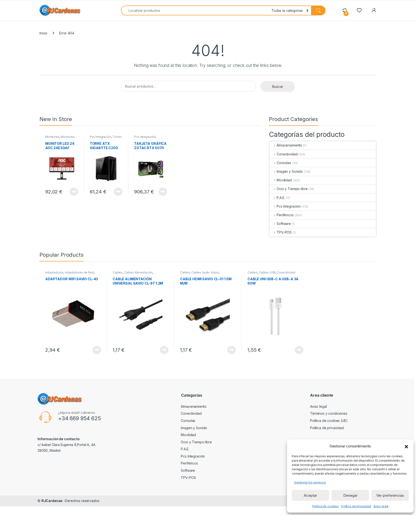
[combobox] (195, 10)
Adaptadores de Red (79, 272)
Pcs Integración (100, 137)
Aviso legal (380, 506)
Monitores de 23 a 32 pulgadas (60, 138)
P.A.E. (281, 198)
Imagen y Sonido (290, 171)
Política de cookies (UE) (329, 421)
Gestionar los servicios (310, 482)
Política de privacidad (356, 506)
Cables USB (267, 272)
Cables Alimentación (138, 272)
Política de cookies (325, 506)
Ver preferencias (390, 495)
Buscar (277, 86)
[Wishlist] (359, 10)
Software (284, 224)
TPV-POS (284, 232)
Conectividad (287, 154)
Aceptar (310, 495)
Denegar (350, 495)
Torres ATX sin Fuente (106, 138)
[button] (406, 446)
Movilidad (284, 180)
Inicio (43, 33)
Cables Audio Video (205, 272)
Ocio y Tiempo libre (292, 189)
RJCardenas (52, 501)
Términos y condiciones (328, 413)
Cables (118, 272)
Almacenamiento (289, 145)
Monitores (52, 137)
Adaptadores (54, 272)
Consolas (284, 163)
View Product (72, 192)
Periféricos (285, 215)
